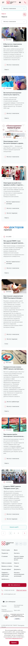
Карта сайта (17, 610)
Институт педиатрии (12, 213)
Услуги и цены (6, 550)
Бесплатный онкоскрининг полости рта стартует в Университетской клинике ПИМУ (12, 94)
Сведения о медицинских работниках (5, 574)
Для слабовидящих (10, 601)
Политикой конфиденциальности (13, 638)
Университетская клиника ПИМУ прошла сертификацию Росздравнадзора (14, 368)
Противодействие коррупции (18, 606)
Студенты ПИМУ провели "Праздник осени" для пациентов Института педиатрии (12, 487)
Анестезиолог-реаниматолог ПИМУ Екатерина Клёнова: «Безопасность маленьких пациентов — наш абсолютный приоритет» (14, 297)
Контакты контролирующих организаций (19, 574)
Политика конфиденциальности (7, 610)
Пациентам (5, 553)
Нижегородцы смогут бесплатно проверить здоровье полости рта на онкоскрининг (14, 142)
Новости (16, 563)
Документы (17, 569)
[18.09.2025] (14, 293)
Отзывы (16, 566)
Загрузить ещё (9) (14, 527)
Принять (14, 642)
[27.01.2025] (14, 431)
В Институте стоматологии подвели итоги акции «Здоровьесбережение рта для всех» (14, 45)
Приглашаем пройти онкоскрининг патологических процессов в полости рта (14, 435)
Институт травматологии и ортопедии (13, 202)
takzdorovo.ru (5, 579)
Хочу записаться (15, 585)
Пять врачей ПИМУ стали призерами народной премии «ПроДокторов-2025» (13, 242)
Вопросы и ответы (7, 566)
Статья (6, 343)
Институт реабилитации (13, 401)
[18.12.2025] (14, 179)
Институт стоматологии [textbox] (10, 8)
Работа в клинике (7, 563)
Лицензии (4, 606)
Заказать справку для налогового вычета (19, 558)
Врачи (15, 550)
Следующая (24, 533)
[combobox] (14, 9)
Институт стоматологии (13, 64)
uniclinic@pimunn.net (10, 594)
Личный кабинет (6, 569)
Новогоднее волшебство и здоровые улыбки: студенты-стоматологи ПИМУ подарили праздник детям (14, 184)
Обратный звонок (21, 590)
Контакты (17, 553)
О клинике (5, 556)
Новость (7, 69)
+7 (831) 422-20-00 (9, 590)
